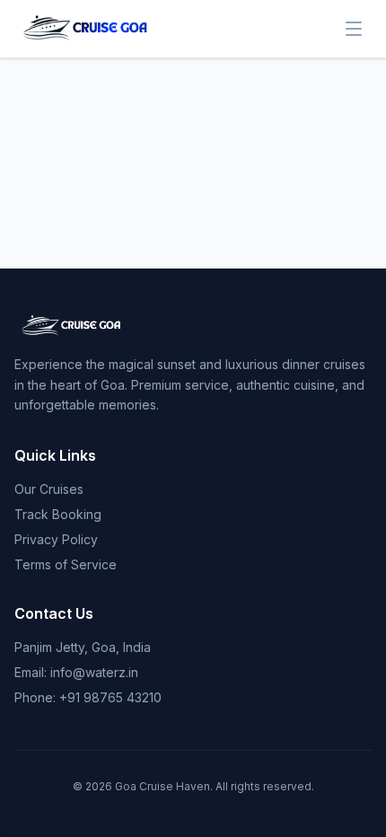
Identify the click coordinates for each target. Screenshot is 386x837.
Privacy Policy (56, 539)
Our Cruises (48, 489)
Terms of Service (65, 564)
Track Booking (57, 514)
